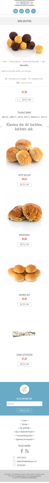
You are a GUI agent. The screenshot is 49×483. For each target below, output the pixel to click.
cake (3, 116)
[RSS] (27, 451)
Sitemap (24, 424)
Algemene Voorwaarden (24, 439)
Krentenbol (24, 235)
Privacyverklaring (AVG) (24, 435)
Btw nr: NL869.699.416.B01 (24, 431)
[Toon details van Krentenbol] (24, 212)
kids (25, 116)
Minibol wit (24, 294)
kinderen (34, 116)
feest (43, 116)
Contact (24, 420)
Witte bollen (24, 175)
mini (19, 116)
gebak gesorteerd (24, 354)
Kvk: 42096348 (24, 428)
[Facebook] (21, 451)
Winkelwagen (27, 11)
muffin (12, 116)
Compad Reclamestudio (29, 477)
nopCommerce (21, 476)
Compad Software (35, 476)
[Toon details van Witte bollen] (24, 152)
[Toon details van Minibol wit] (24, 272)
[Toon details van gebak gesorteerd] (24, 332)
